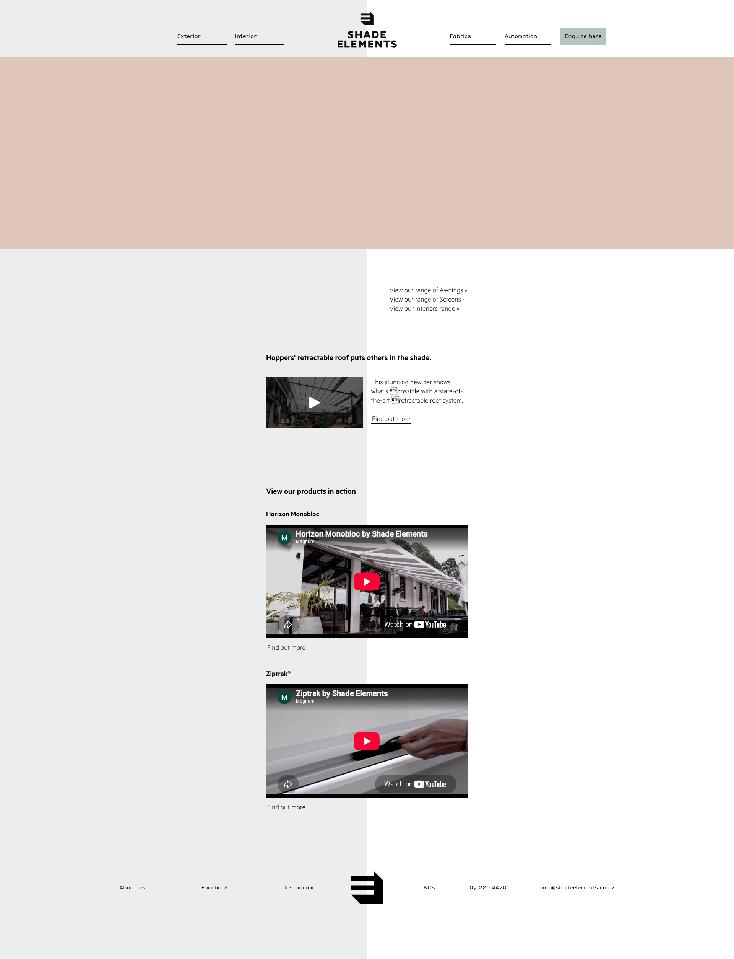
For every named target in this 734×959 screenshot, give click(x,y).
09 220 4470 (488, 887)
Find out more (391, 418)
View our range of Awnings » (428, 290)
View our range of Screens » (427, 299)
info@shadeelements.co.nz (578, 887)
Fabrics (460, 36)
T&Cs (428, 887)
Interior (246, 36)
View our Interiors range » (424, 308)
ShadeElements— (367, 29)
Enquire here (583, 36)
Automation (521, 36)
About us (132, 887)
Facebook (214, 887)
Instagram (298, 887)
